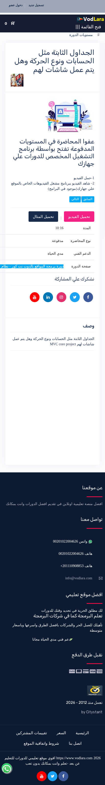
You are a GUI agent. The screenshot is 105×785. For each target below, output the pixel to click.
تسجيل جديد (36, 5)
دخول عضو (15, 5)
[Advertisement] (52, 406)
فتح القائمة (88, 26)
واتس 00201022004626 (70, 541)
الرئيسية (82, 733)
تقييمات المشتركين (31, 733)
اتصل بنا (75, 743)
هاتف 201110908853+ (76, 566)
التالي (75, 199)
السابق (87, 199)
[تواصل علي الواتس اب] (7, 768)
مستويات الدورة (81, 35)
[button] (99, 35)
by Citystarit (91, 712)
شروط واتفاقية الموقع (41, 743)
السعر (61, 733)
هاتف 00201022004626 (75, 554)
